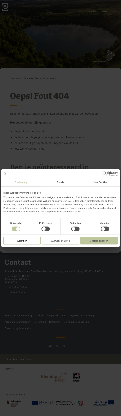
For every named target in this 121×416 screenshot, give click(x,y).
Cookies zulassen (99, 240)
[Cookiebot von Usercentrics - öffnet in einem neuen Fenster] (105, 173)
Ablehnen (22, 240)
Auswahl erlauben (60, 240)
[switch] (45, 228)
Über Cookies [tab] (100, 182)
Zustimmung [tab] (21, 182)
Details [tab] (60, 182)
